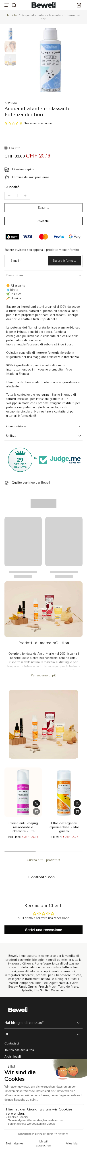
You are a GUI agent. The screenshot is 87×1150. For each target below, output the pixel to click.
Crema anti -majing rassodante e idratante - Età (23, 827)
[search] (14, 4)
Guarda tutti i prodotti (42, 860)
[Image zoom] (50, 60)
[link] (59, 860)
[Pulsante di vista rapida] (36, 803)
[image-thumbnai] (10, 34)
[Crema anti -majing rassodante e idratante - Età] (23, 792)
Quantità (11, 187)
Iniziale (12, 15)
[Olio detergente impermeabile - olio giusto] (64, 792)
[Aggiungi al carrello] (77, 811)
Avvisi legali (12, 1056)
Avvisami (43, 221)
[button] (13, 123)
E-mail (15, 261)
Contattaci (11, 1043)
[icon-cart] (78, 5)
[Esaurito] (36, 811)
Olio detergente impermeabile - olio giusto (64, 827)
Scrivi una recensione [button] (43, 930)
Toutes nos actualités (19, 1050)
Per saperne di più (43, 675)
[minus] (9, 195)
